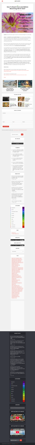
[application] (17, 240)
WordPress (16, 443)
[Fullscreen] (23, 421)
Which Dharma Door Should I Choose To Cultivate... (27, 99)
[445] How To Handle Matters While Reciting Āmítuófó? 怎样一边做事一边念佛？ (18, 150)
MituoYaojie (14, 281)
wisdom (14, 297)
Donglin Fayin (14, 232)
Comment (4, 113)
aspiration (19, 258)
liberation (19, 277)
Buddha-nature (15, 263)
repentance (20, 288)
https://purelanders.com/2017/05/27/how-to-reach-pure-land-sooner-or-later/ (15, 74)
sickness (20, 289)
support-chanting (15, 292)
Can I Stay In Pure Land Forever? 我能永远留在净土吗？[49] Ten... (13, 105)
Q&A (17, 5)
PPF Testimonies (15, 285)
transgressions (15, 295)
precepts (19, 286)
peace (13, 284)
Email (14, 121)
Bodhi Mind (20, 262)
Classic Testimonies (16, 265)
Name (4, 121)
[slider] (22, 240)
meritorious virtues (16, 280)
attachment (14, 259)
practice (14, 286)
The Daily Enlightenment (15, 233)
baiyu (20, 259)
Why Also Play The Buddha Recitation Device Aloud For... (13, 99)
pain (20, 282)
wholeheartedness (15, 296)
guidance (14, 273)
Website (23, 121)
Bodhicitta (14, 262)
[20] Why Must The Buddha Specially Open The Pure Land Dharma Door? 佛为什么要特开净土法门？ (17, 373)
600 (13, 258)
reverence (14, 289)
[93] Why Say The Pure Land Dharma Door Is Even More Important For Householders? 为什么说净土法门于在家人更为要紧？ (17, 347)
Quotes (28, 103)
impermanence (15, 274)
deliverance (14, 269)
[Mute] (20, 245)
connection (14, 267)
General (26, 97)
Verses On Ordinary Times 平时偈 (15, 356)
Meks (10, 443)
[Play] (11, 245)
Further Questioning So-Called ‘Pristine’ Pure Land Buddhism (17, 159)
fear (18, 270)
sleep (5, 77)
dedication (20, 267)
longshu (14, 278)
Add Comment (20, 10)
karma (14, 277)
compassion (15, 266)
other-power (14, 282)
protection (14, 288)
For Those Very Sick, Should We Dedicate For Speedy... (28, 105)
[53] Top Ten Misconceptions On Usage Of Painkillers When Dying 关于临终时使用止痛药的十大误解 (17, 177)
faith (13, 270)
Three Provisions (15, 293)
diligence (20, 269)
